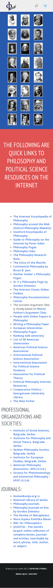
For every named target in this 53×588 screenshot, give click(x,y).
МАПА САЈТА (21, 574)
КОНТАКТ (33, 574)
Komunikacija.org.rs (26, 496)
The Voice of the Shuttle (29, 262)
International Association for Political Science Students (30, 366)
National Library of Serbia (30, 500)
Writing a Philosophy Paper (31, 324)
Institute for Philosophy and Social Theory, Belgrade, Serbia (32, 442)
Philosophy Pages (25, 247)
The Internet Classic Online (31, 289)
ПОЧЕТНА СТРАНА (37, 568)
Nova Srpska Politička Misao (32, 519)
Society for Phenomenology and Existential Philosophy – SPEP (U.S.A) (31, 476)
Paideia (18, 293)
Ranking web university (28, 335)
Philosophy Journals (26, 503)
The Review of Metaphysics (31, 515)
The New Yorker (24, 401)
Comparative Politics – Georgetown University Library (28, 393)
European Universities (27, 328)
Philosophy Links (24, 251)
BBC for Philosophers (27, 523)
